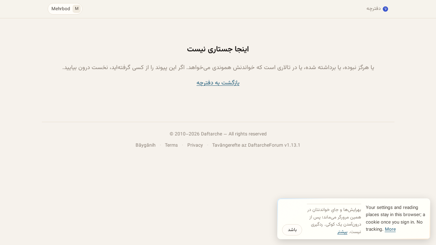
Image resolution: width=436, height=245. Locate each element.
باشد (292, 229)
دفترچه (374, 9)
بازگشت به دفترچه (218, 82)
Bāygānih (146, 145)
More (390, 229)
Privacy (195, 145)
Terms (171, 145)
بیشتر (342, 231)
